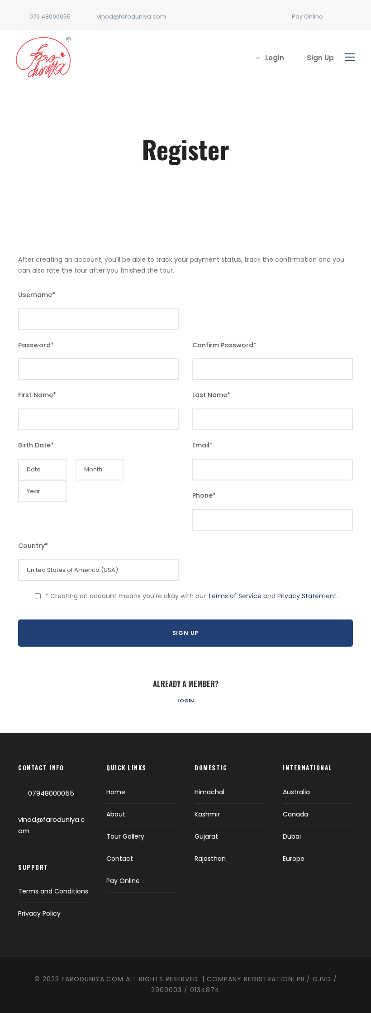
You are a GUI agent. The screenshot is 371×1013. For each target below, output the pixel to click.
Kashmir (207, 814)
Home (115, 792)
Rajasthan (210, 858)
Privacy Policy (39, 913)
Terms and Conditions (53, 891)
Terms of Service (235, 595)
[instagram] (350, 16)
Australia (296, 792)
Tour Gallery (125, 836)
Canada (295, 814)
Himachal (209, 792)
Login (185, 700)
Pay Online (307, 16)
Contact (119, 858)
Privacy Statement (307, 595)
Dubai (292, 836)
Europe (293, 858)
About (115, 814)
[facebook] (336, 16)
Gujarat (206, 836)
